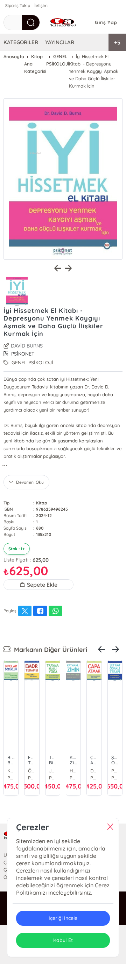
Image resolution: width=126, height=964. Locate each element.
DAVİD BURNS (27, 346)
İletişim (41, 5)
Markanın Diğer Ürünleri (48, 650)
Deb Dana (94, 770)
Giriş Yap (106, 22)
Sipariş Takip (17, 5)
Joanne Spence (52, 770)
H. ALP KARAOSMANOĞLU (73, 770)
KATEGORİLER (21, 42)
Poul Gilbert (115, 770)
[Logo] (63, 22)
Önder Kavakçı (31, 770)
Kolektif (11, 770)
